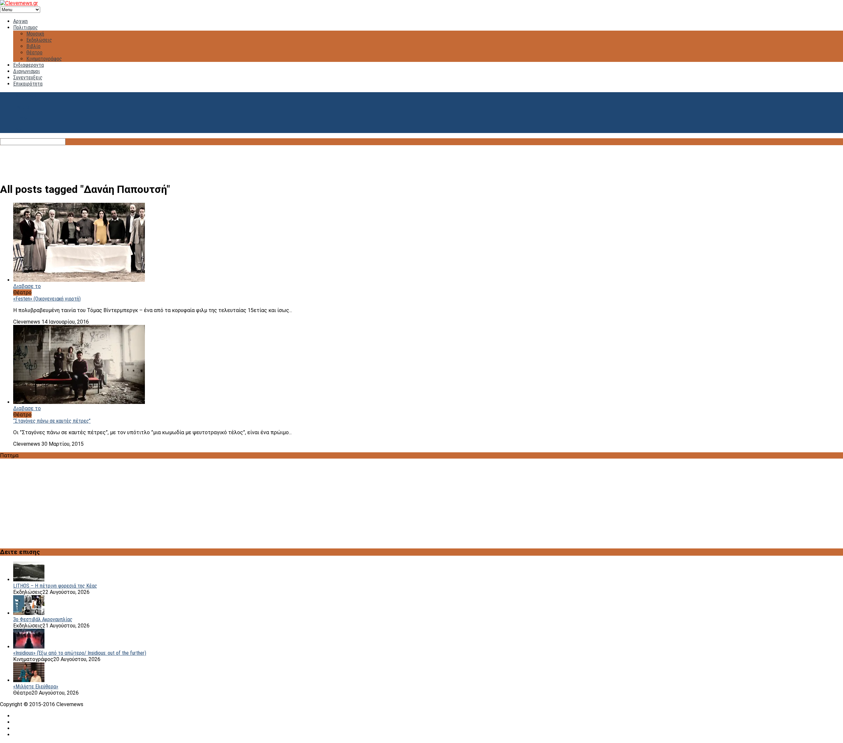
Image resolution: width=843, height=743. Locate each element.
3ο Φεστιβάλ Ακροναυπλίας (42, 619)
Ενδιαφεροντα (28, 65)
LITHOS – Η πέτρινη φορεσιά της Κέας (55, 586)
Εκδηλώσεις (39, 40)
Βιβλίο (33, 46)
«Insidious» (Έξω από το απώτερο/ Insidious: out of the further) (79, 653)
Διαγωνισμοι (26, 71)
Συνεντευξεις (27, 77)
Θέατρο (34, 52)
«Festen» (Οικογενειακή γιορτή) (47, 299)
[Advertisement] (421, 160)
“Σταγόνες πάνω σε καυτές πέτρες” (52, 421)
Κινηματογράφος (44, 59)
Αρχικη (20, 21)
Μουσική (35, 34)
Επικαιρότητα (27, 84)
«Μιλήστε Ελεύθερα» (35, 686)
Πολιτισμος (25, 27)
